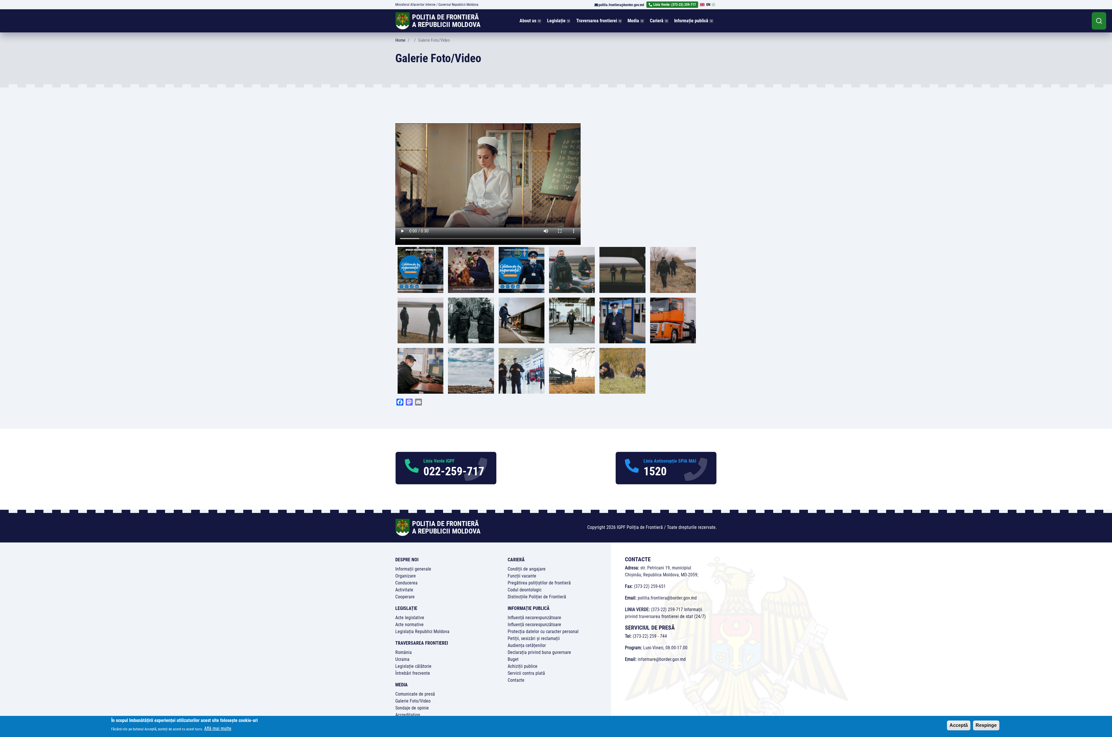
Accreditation (407, 715)
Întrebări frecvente (412, 673)
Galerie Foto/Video (413, 701)
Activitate (404, 590)
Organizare (405, 576)
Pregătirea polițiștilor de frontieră (539, 583)
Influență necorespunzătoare (534, 617)
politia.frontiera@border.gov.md (621, 5)
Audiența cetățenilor (527, 645)
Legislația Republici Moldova (422, 631)
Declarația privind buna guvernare (539, 652)
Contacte (516, 680)
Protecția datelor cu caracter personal (543, 631)
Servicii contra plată (526, 673)
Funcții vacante (522, 576)
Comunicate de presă (415, 694)
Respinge (986, 725)
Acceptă (959, 725)
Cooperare (405, 597)
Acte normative (409, 624)
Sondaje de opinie (412, 708)
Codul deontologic (525, 590)
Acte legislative (409, 617)
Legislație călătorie (413, 666)
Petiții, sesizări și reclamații (534, 638)
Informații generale (413, 569)
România (403, 652)
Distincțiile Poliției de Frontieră (537, 597)
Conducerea (406, 583)
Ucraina (402, 659)
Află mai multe (217, 728)
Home (400, 40)
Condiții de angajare (527, 569)
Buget (513, 659)
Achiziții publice (522, 666)
